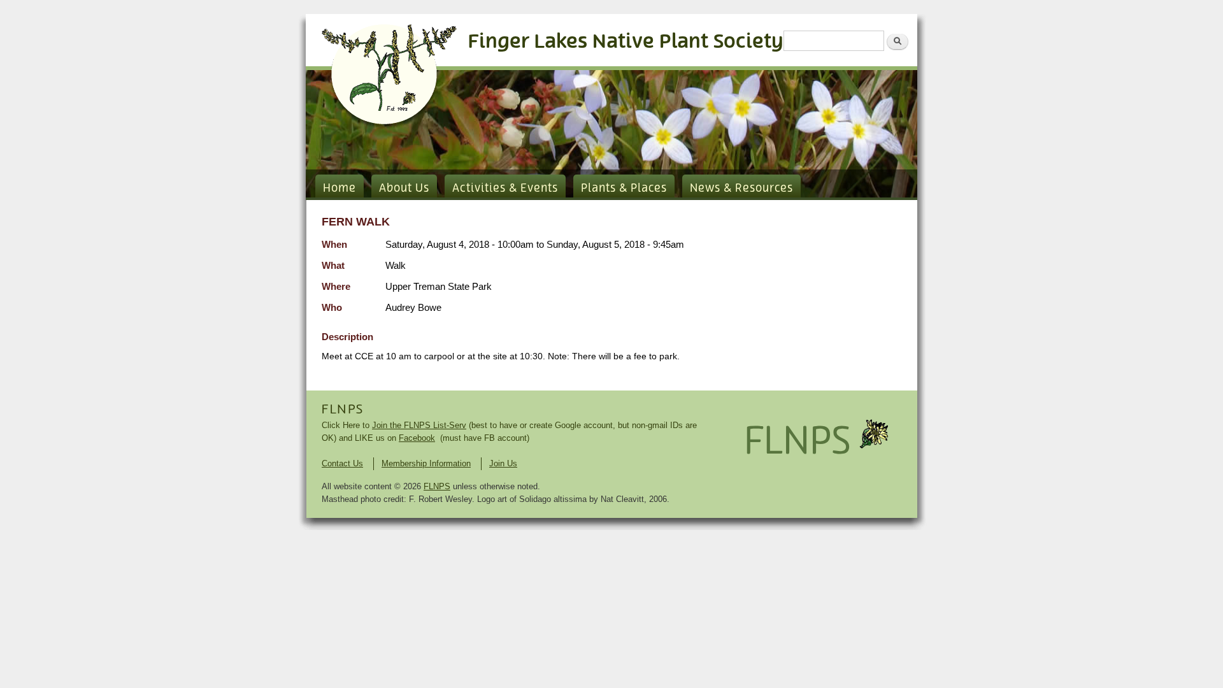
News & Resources (741, 188)
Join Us (503, 463)
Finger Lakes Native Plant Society (625, 41)
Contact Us (342, 463)
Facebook (417, 438)
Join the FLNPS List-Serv (419, 425)
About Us (404, 188)
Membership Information (426, 463)
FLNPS (343, 410)
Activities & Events (505, 188)
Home (339, 188)
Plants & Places (624, 188)
